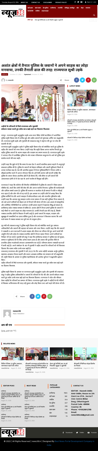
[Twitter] (78, 2)
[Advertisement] (49, 43)
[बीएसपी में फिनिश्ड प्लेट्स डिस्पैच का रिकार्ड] (85, 353)
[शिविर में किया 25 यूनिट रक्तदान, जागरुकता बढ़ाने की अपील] (82, 98)
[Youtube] (81, 2)
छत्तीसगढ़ (4, 74)
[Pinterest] (88, 80)
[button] (94, 15)
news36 (10, 80)
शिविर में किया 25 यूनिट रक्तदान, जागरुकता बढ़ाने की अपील (81, 111)
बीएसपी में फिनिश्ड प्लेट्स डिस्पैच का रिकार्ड (45, 20)
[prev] (91, 20)
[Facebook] (75, 2)
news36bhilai (5, 368)
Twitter (81, 432)
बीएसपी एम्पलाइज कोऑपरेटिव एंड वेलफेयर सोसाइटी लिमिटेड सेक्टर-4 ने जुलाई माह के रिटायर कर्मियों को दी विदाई (81, 121)
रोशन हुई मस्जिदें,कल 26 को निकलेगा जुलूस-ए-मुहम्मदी (80, 130)
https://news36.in (18, 314)
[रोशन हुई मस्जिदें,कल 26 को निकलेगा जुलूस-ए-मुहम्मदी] (61, 353)
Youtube (94, 432)
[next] (95, 20)
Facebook (69, 432)
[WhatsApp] (94, 80)
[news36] (3, 80)
